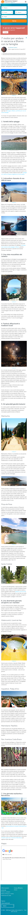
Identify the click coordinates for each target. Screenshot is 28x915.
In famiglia (16, 54)
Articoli (15, 890)
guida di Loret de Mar (20, 591)
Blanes (5, 54)
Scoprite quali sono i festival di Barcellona (11, 838)
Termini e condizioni (5, 892)
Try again (5, 32)
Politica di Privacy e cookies (7, 893)
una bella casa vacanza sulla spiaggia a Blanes (13, 246)
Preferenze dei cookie (6, 895)
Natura (10, 54)
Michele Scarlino (13, 47)
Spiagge (23, 54)
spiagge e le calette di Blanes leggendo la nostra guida (14, 173)
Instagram (14, 95)
